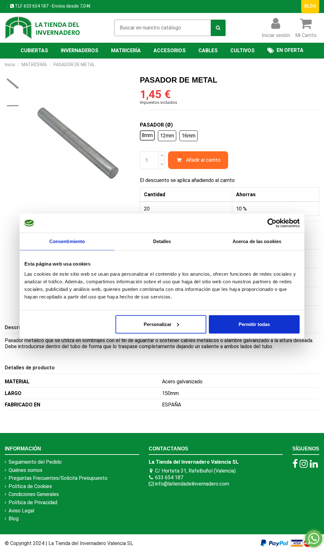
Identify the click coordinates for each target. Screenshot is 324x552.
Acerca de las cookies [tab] (257, 241)
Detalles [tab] (162, 241)
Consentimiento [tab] (67, 241)
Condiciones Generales (34, 494)
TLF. (18, 6)
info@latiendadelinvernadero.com (192, 484)
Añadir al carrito (203, 160)
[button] (242, 51)
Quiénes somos (25, 470)
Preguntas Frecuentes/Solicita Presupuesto (58, 478)
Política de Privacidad (33, 502)
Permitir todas (254, 324)
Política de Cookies (30, 486)
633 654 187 (35, 6)
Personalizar (157, 324)
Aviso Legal (21, 511)
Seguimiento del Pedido (35, 462)
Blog (14, 519)
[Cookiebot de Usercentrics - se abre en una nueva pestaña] (272, 223)
